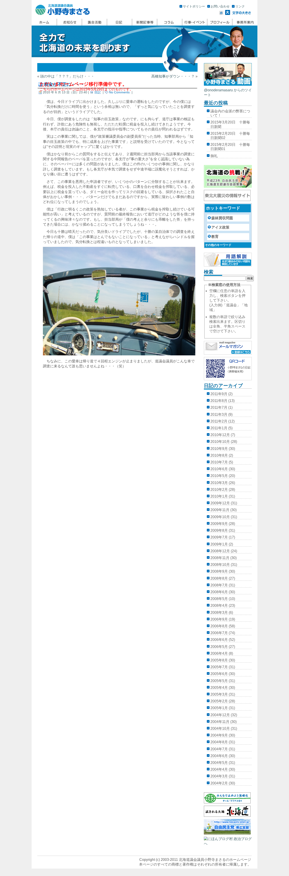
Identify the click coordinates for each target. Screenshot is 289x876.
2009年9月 (219, 524)
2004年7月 (219, 749)
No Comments (119, 92)
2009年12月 (220, 503)
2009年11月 (219, 510)
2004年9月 (219, 735)
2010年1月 (219, 496)
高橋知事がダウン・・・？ (173, 76)
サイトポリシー (194, 6)
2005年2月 (219, 701)
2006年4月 (219, 653)
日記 (97, 92)
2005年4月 (219, 687)
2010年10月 (220, 442)
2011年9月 (218, 394)
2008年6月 (219, 592)
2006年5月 (219, 647)
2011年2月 (218, 421)
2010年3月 (219, 483)
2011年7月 (218, 407)
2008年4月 (219, 605)
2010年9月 (219, 449)
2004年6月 (219, 756)
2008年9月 (219, 571)
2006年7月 (219, 633)
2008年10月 (220, 565)
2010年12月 (220, 435)
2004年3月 (219, 776)
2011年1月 (218, 428)
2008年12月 (220, 551)
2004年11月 (219, 722)
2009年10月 (220, 517)
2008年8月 (219, 578)
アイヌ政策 (220, 227)
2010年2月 (219, 489)
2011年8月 (218, 401)
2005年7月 (219, 667)
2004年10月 (220, 728)
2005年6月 (219, 674)
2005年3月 (219, 694)
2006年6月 (219, 640)
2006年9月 (219, 619)
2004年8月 (219, 742)
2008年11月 (219, 558)
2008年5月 (219, 599)
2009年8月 (219, 530)
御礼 (214, 156)
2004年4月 (219, 769)
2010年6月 (219, 469)
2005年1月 (219, 708)
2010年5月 (219, 476)
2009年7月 (219, 537)
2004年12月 (220, 715)
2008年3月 (219, 612)
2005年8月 (219, 660)
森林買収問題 (222, 218)
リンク (240, 6)
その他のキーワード (218, 245)
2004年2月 (219, 783)
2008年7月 (219, 585)
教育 (215, 236)
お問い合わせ (220, 6)
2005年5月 (219, 681)
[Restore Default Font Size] (242, 14)
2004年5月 (219, 763)
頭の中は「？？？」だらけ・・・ (67, 76)
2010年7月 (219, 462)
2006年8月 (219, 626)
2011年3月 (218, 414)
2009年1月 (219, 544)
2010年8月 (219, 455)
